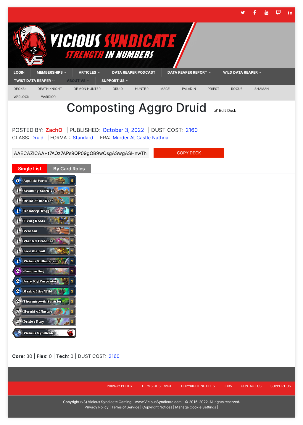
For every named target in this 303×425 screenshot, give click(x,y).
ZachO (54, 130)
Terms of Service (156, 386)
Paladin (189, 89)
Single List (29, 169)
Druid (118, 89)
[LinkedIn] (290, 12)
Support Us (113, 80)
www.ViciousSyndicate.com (158, 402)
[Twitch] (278, 12)
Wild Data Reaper (240, 72)
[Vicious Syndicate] (102, 45)
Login (19, 72)
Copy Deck (189, 152)
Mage (165, 89)
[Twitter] (243, 12)
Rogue (237, 89)
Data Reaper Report (187, 72)
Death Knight (50, 89)
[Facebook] (254, 12)
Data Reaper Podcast (133, 72)
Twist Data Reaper (32, 80)
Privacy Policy (120, 386)
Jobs (228, 386)
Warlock (21, 97)
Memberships (50, 72)
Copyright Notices (198, 386)
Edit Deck (227, 110)
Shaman (261, 89)
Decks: (20, 89)
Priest (213, 89)
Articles (87, 72)
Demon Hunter (87, 89)
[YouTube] (266, 12)
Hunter (142, 89)
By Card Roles (69, 169)
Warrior (48, 97)
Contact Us (251, 386)
